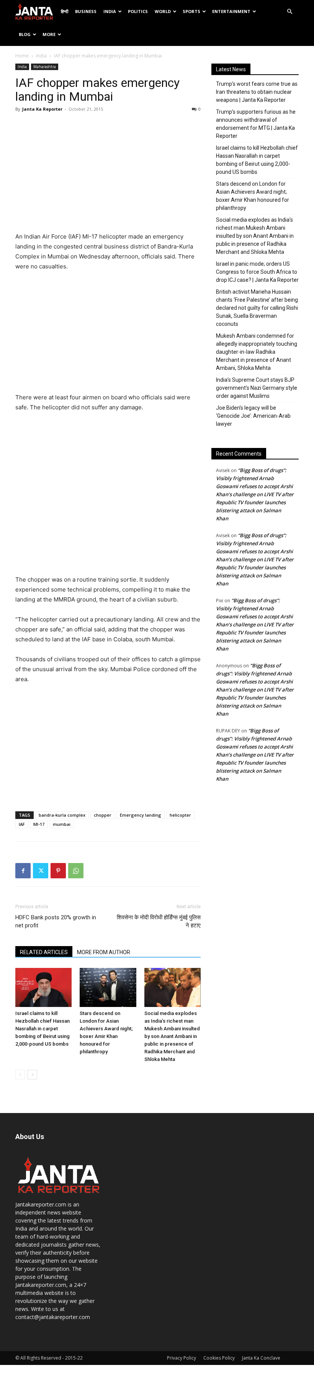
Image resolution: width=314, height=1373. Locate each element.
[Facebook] (23, 870)
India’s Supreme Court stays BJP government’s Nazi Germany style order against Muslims (256, 388)
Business (85, 11)
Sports (191, 11)
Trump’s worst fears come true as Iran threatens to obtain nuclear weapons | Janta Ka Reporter (257, 92)
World (163, 11)
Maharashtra (44, 66)
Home (22, 55)
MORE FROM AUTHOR (103, 952)
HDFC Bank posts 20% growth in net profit (55, 921)
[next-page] (32, 1074)
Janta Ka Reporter (42, 109)
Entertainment (231, 11)
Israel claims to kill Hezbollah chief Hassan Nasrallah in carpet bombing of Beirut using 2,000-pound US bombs (42, 1028)
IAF (22, 824)
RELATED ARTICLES (44, 952)
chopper (102, 815)
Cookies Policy (219, 1358)
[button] (289, 11)
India (109, 11)
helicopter (180, 815)
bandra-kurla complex (62, 815)
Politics (138, 11)
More (49, 34)
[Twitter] (40, 870)
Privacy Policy (181, 1358)
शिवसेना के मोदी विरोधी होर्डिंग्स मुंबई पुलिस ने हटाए (159, 921)
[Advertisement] (108, 174)
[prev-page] (20, 1074)
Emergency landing (140, 815)
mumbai (61, 824)
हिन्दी (64, 11)
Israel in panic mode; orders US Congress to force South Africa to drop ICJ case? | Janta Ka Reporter (257, 272)
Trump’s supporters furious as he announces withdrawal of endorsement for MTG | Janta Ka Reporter (256, 124)
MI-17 (38, 824)
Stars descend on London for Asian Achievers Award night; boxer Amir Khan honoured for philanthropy (252, 196)
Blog (25, 34)
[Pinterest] (58, 870)
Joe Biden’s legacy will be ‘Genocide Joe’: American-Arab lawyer (253, 416)
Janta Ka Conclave (261, 1358)
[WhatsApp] (75, 870)
